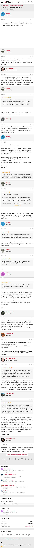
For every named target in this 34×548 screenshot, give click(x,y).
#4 (32, 94)
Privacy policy (20, 545)
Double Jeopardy (8, 480)
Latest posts (5, 508)
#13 (32, 364)
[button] (2, 542)
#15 (32, 445)
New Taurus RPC (8, 469)
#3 (32, 74)
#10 (32, 279)
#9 (32, 255)
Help (26, 545)
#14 (32, 399)
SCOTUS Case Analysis (9, 474)
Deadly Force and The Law (9, 483)
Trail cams (6, 491)
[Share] (30, 19)
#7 (32, 188)
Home (29, 545)
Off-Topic (5, 488)
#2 (32, 56)
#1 (32, 19)
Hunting (5, 494)
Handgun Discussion (8, 472)
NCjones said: (5, 172)
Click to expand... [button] (17, 205)
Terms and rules (11, 545)
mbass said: (5, 232)
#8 (32, 228)
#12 (32, 339)
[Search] (32, 1)
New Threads (5, 466)
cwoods (4, 10)
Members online (6, 499)
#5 (32, 124)
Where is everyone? (8, 485)
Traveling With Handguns (9, 477)
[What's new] (28, 1)
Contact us (3, 545)
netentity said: (5, 97)
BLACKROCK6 (29, 526)
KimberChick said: (6, 368)
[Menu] (2, 2)
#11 (32, 318)
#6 (32, 142)
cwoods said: (5, 192)
